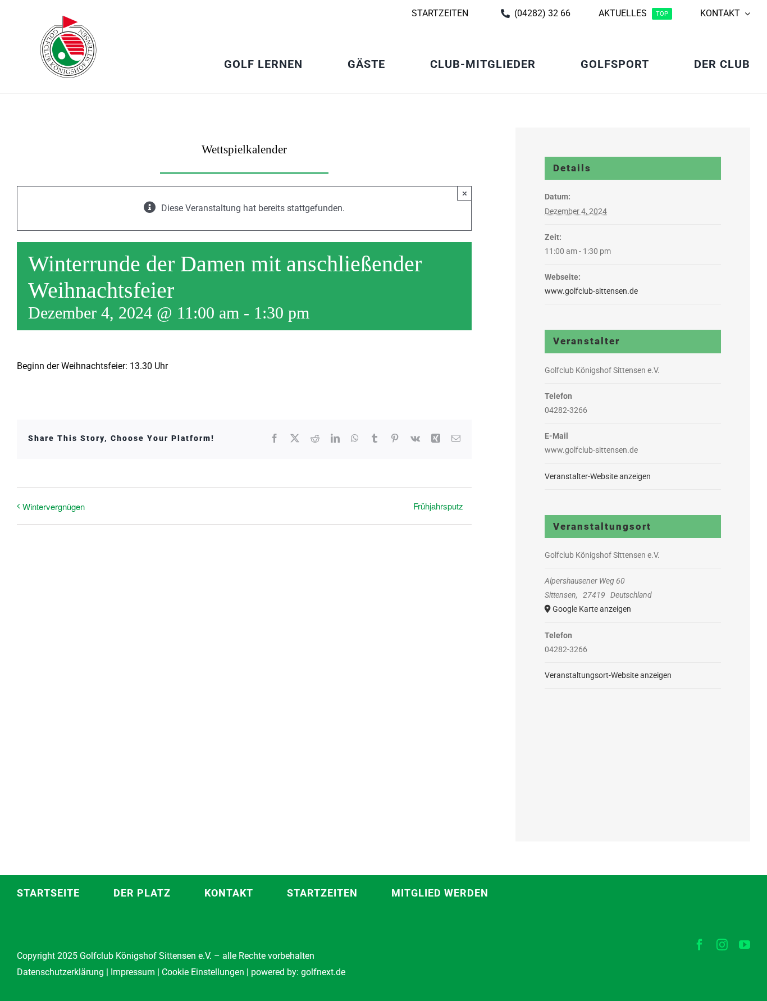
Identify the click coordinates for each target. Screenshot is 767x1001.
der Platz (142, 893)
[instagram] (722, 944)
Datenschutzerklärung (60, 972)
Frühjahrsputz (438, 506)
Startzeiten (322, 893)
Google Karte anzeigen (592, 608)
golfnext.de (323, 972)
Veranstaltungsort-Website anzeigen (608, 675)
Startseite (48, 893)
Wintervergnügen (53, 506)
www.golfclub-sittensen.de (591, 290)
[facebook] (699, 944)
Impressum (133, 972)
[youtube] (744, 944)
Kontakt (228, 893)
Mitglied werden (439, 893)
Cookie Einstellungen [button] (201, 972)
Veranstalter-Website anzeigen (598, 476)
